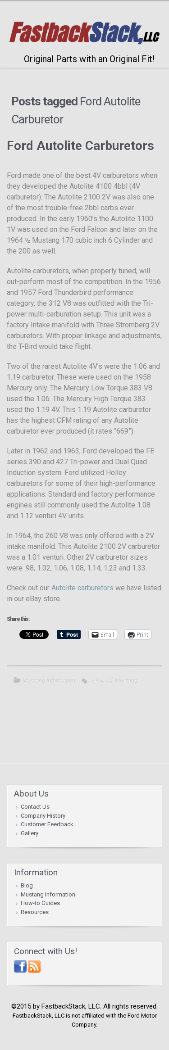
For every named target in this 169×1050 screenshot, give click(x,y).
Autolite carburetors (82, 588)
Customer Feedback (47, 824)
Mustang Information (49, 680)
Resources (35, 912)
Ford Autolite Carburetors (80, 145)
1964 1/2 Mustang (114, 680)
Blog (27, 885)
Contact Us (35, 806)
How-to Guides (40, 903)
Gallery (29, 833)
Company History (43, 815)
